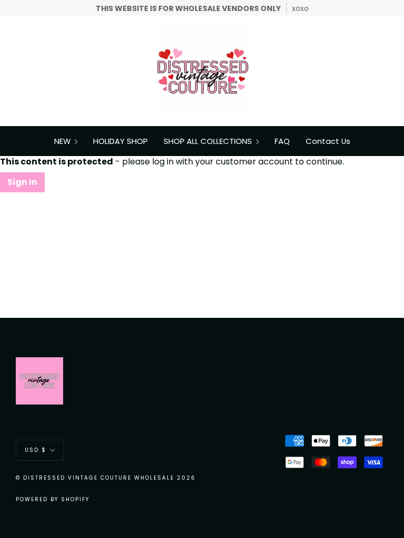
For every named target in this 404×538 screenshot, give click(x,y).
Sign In (22, 182)
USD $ (35, 450)
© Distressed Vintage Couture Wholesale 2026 (106, 478)
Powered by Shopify (52, 499)
